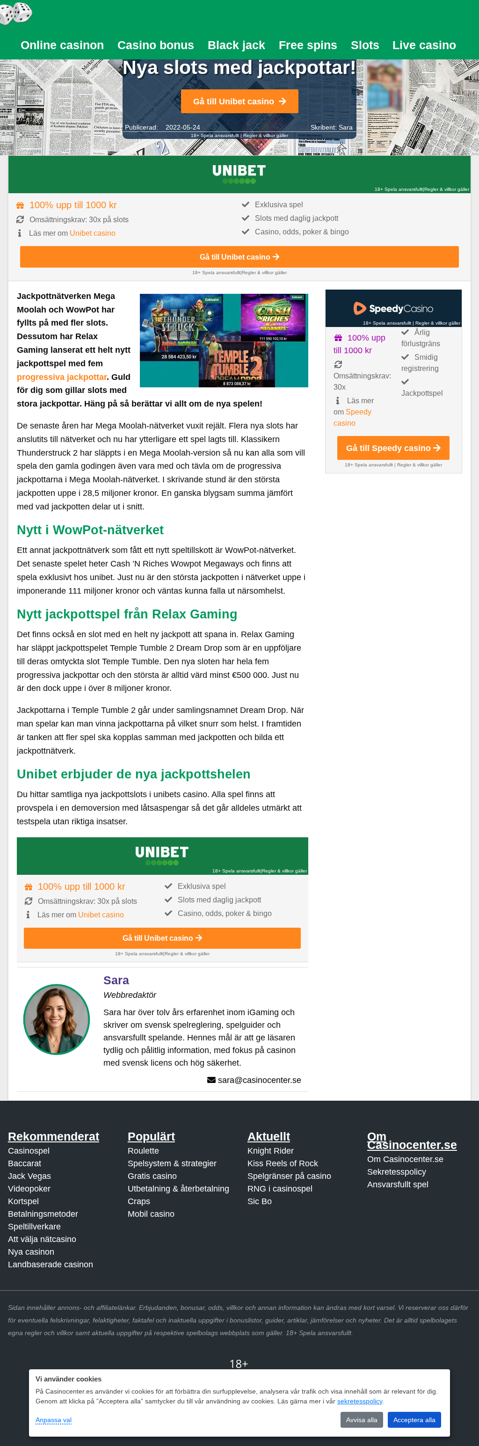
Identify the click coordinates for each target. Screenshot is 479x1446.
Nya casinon (31, 1252)
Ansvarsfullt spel (397, 1184)
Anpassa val (54, 1420)
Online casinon (62, 44)
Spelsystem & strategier (172, 1163)
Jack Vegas (29, 1176)
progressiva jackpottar (62, 377)
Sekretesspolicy (396, 1172)
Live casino (424, 44)
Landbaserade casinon (50, 1264)
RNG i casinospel (279, 1188)
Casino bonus (155, 44)
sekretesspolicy (359, 1401)
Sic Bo (259, 1201)
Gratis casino (152, 1176)
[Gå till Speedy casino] (394, 308)
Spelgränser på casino (289, 1176)
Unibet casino (93, 233)
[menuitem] (62, 45)
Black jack (236, 44)
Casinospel (29, 1150)
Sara (346, 127)
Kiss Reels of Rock (282, 1163)
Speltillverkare (34, 1226)
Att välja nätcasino (42, 1239)
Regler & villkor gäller (265, 135)
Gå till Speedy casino (388, 448)
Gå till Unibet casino (233, 101)
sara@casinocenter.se (259, 1080)
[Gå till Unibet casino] (239, 174)
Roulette (143, 1150)
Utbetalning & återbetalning (178, 1188)
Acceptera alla (414, 1420)
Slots (365, 44)
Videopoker (29, 1188)
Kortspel (23, 1201)
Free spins (308, 44)
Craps (139, 1201)
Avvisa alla (361, 1420)
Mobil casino (151, 1214)
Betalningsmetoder (43, 1214)
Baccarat (24, 1163)
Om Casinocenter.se (405, 1159)
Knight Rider (270, 1150)
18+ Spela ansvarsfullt (215, 135)
